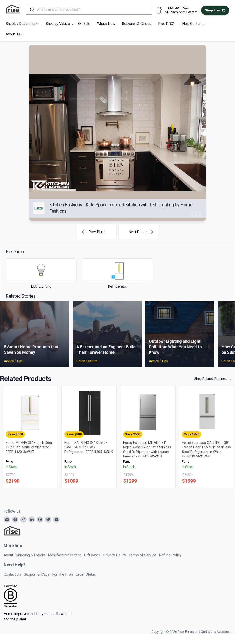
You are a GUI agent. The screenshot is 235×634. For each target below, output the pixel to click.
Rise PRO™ (166, 24)
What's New (106, 24)
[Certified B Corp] (10, 596)
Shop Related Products (212, 379)
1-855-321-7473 (177, 8)
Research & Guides (136, 24)
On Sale (84, 24)
